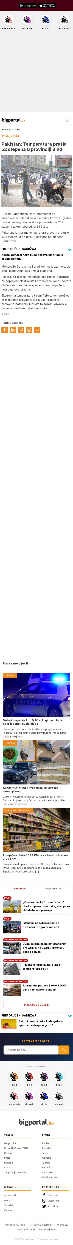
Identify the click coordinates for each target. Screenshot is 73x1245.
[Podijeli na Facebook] (4, 330)
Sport (46, 1134)
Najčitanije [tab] (53, 888)
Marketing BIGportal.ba (41, 1224)
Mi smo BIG (62, 1224)
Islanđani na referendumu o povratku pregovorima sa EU (42, 925)
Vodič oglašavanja (26, 1229)
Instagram (53, 1200)
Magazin (10, 1187)
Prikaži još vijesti (36, 1004)
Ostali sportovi (50, 1177)
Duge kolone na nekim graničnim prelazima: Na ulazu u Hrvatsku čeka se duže (44, 947)
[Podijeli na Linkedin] (13, 330)
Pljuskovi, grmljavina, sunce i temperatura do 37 (42, 966)
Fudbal (45, 1143)
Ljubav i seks (11, 1195)
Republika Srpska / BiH (16, 1148)
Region (8, 1153)
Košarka (46, 1148)
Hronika (8, 1162)
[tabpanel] (36, 951)
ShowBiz (8, 1205)
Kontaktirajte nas (47, 1229)
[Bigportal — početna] (13, 120)
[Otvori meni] (67, 120)
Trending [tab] (20, 888)
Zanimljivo (9, 1210)
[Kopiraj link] (37, 330)
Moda (7, 1200)
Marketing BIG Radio (15, 1224)
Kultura (8, 1167)
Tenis (44, 1153)
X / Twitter (53, 1206)
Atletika (46, 1162)
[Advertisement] (36, 73)
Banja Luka (10, 1143)
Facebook (53, 1195)
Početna (6, 129)
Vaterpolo (47, 1172)
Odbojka (46, 1157)
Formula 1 (47, 1167)
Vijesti (8, 1134)
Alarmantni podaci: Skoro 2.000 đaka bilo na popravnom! (44, 987)
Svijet (17, 129)
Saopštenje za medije (15, 1172)
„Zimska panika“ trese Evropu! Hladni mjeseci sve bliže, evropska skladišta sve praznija (46, 906)
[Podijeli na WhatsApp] (29, 330)
